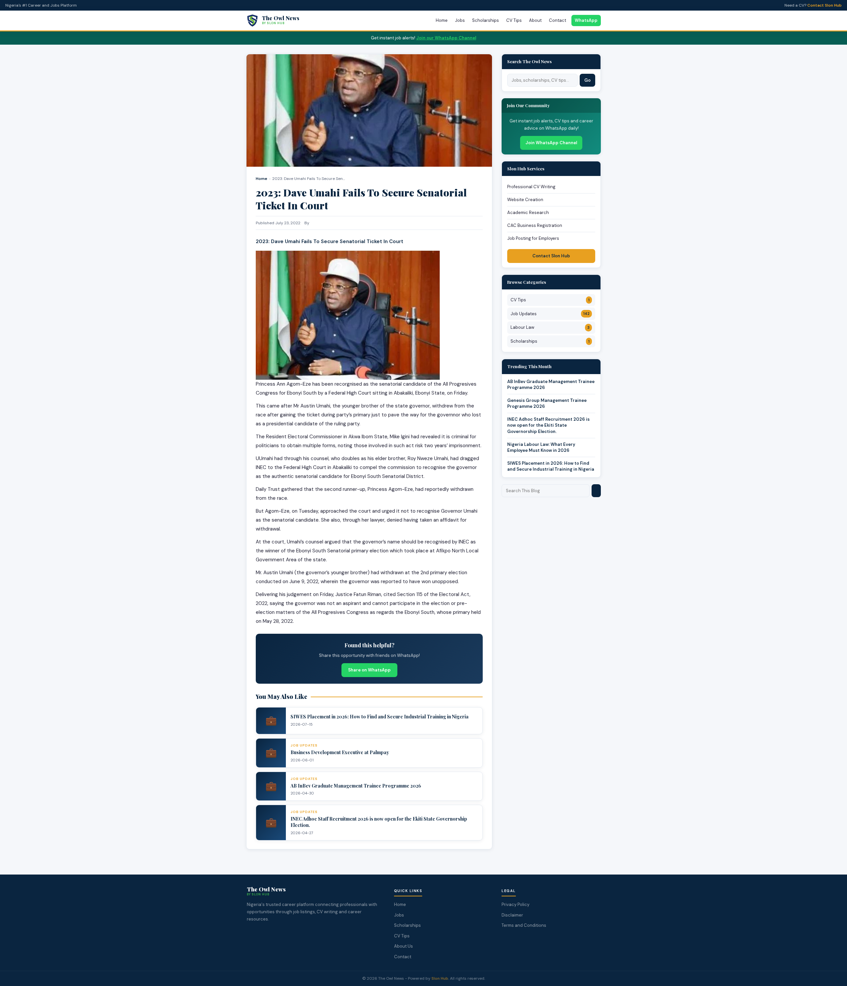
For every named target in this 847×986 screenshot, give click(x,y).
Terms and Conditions (524, 925)
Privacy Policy (515, 904)
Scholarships (485, 20)
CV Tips (514, 20)
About (535, 20)
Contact (557, 20)
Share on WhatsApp (369, 670)
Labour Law (550, 327)
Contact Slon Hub (824, 5)
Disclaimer (512, 915)
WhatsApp (586, 20)
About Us (403, 946)
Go (587, 80)
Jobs (460, 20)
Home (442, 20)
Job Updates (550, 314)
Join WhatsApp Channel (551, 143)
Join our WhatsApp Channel (446, 38)
